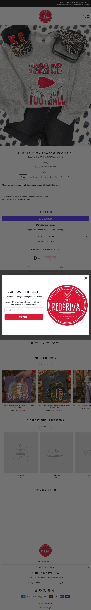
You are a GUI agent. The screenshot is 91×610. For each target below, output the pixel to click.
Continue (24, 316)
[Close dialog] (86, 278)
